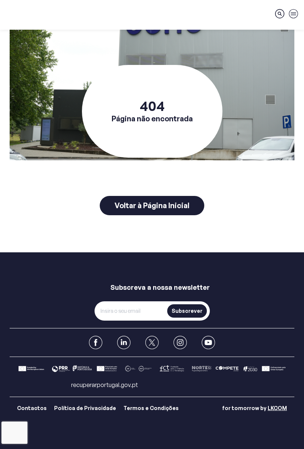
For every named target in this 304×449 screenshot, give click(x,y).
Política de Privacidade (85, 408)
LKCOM (277, 408)
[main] (152, 126)
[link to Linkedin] (123, 342)
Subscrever (187, 311)
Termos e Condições (151, 408)
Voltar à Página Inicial (152, 205)
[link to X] (152, 342)
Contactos (32, 408)
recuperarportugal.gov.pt (104, 385)
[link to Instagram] (180, 342)
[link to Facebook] (95, 342)
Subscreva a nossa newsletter (160, 287)
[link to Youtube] (208, 342)
